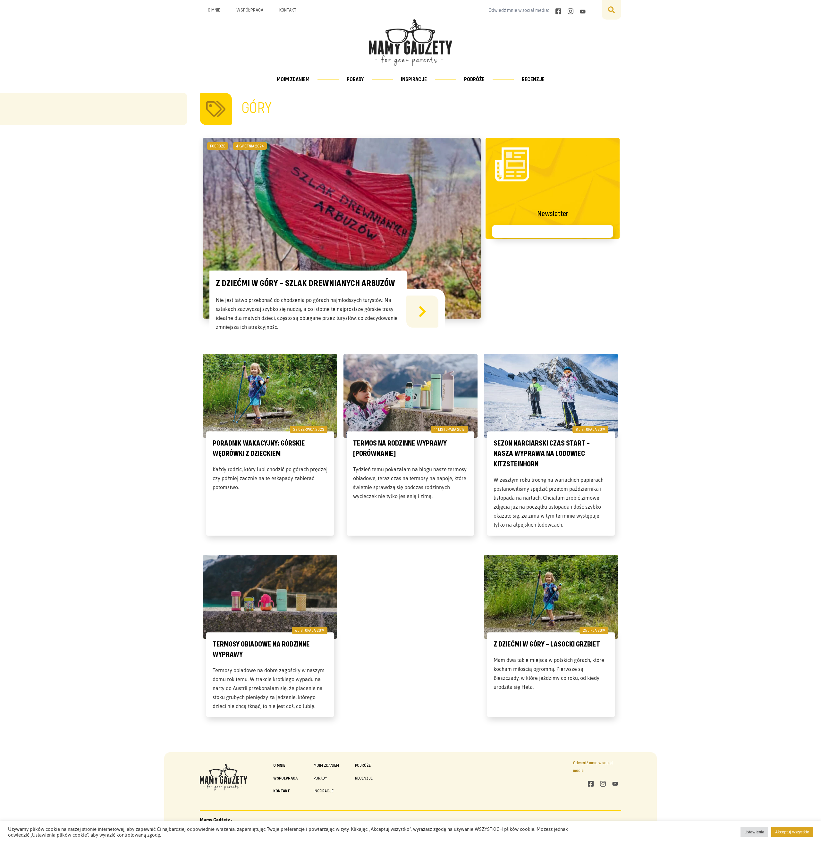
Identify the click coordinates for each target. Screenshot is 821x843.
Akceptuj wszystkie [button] (792, 832)
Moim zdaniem (293, 79)
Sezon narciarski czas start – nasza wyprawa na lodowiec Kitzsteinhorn (542, 453)
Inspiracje (414, 79)
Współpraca (249, 9)
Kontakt (287, 9)
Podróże (474, 79)
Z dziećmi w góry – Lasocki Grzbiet (547, 643)
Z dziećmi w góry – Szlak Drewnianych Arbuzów (305, 282)
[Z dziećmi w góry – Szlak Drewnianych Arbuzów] (422, 312)
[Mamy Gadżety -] (410, 42)
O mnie (214, 9)
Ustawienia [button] (754, 832)
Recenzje (533, 79)
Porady (355, 79)
